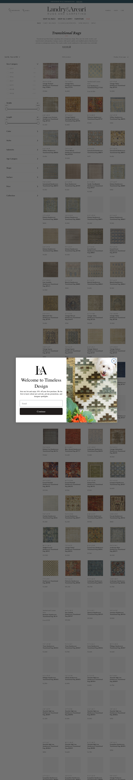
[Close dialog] (114, 361)
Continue (41, 411)
